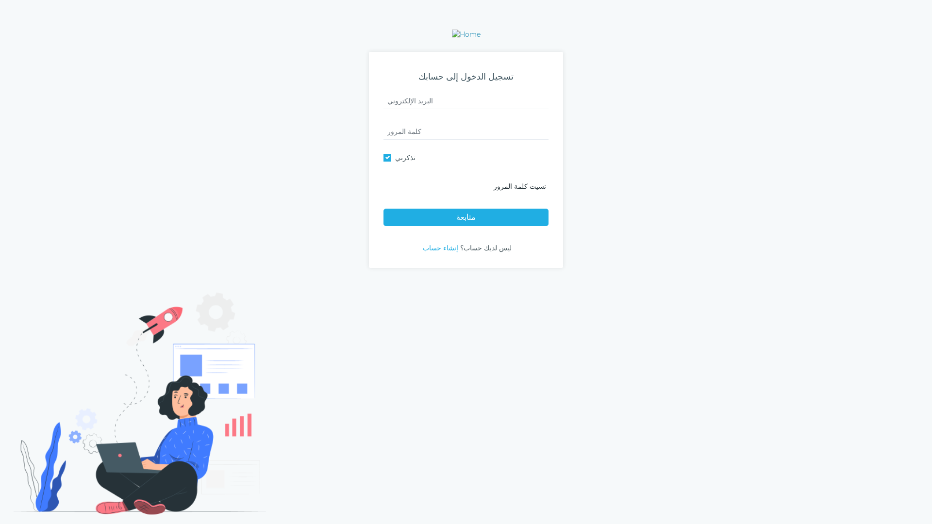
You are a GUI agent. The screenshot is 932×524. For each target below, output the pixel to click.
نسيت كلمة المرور (520, 186)
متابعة (466, 217)
